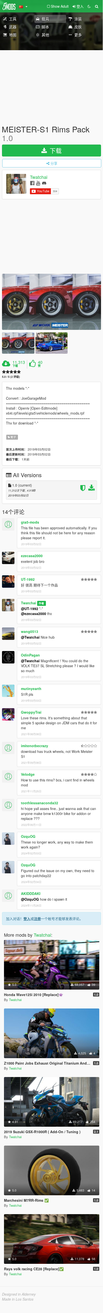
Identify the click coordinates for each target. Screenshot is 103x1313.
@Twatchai (30, 637)
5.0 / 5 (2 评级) (11, 376)
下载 (55, 150)
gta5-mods (30, 522)
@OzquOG (30, 899)
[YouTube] (38, 182)
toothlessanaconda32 (39, 802)
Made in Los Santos (17, 1299)
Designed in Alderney (19, 1294)
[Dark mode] (89, 6)
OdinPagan (30, 655)
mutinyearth (31, 688)
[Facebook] (32, 182)
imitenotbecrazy (34, 745)
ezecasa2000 (32, 555)
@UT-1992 (29, 608)
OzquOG (28, 836)
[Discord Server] (44, 182)
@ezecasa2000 (33, 613)
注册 (37, 918)
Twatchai (38, 177)
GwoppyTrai (31, 712)
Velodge (28, 774)
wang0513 (29, 631)
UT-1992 (28, 579)
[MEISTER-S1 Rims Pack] (51, 302)
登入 (26, 918)
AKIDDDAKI (30, 893)
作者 (41, 603)
